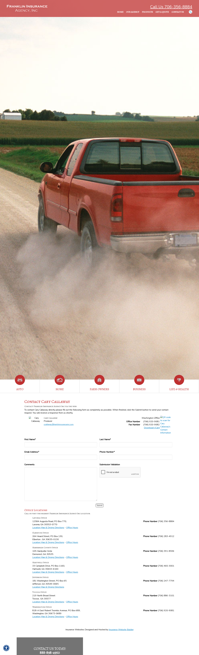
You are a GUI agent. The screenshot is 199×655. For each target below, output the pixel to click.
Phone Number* (107, 451)
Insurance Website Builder (121, 629)
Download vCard (152, 427)
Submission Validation (110, 464)
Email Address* (31, 451)
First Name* (30, 439)
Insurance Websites (75, 629)
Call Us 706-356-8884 (171, 7)
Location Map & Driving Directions (48, 527)
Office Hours (72, 527)
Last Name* (105, 439)
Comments (29, 464)
